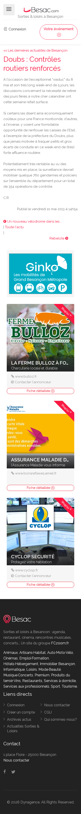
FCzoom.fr (60, 643)
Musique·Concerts (18, 675)
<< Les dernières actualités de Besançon (35, 50)
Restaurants (32, 681)
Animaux (10, 652)
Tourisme (69, 686)
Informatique (14, 669)
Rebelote (57, 238)
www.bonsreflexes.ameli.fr (35, 473)
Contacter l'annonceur (33, 382)
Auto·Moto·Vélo (60, 652)
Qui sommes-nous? (60, 719)
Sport (55, 686)
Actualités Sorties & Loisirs (23, 728)
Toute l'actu (14, 227)
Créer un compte (21, 712)
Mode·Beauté (49, 669)
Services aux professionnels (26, 686)
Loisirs (31, 669)
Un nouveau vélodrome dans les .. (34, 221)
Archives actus (19, 719)
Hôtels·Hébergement (20, 664)
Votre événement (59, 29)
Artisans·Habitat (32, 652)
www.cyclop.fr (26, 570)
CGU (48, 712)
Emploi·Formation (34, 658)
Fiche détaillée (39, 391)
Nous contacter (57, 705)
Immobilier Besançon (57, 664)
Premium (42, 675)
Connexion (17, 29)
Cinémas (10, 658)
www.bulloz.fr (26, 376)
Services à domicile (60, 681)
